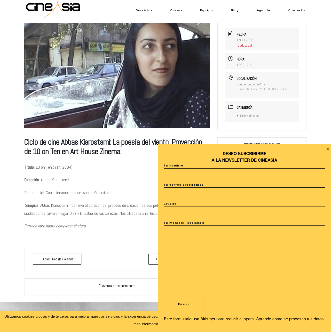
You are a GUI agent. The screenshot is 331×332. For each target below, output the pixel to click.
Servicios (144, 10)
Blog (235, 10)
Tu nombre (173, 165)
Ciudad (170, 203)
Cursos (176, 10)
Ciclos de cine (249, 116)
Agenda (264, 10)
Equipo (206, 10)
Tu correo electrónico (184, 184)
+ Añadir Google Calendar (57, 259)
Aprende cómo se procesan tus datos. (290, 318)
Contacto (296, 10)
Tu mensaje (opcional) (184, 222)
